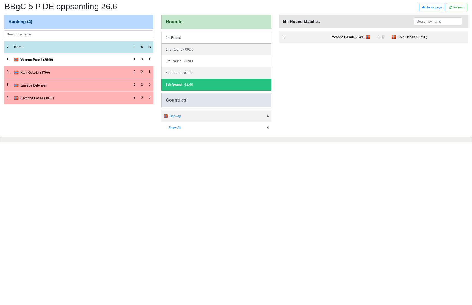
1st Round (173, 38)
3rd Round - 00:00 (179, 61)
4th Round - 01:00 (179, 73)
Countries (176, 100)
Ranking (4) (20, 21)
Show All (174, 128)
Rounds (174, 21)
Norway (175, 116)
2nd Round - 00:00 (180, 49)
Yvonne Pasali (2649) (36, 60)
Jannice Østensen (33, 85)
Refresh (458, 7)
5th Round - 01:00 (179, 85)
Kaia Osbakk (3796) (35, 73)
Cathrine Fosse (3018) (37, 98)
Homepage (433, 7)
